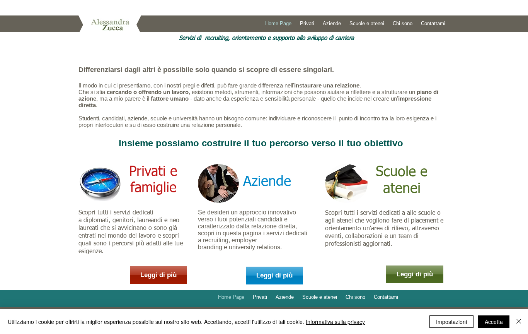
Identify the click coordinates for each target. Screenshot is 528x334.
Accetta (494, 321)
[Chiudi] (518, 321)
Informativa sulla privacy (335, 321)
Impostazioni (451, 321)
